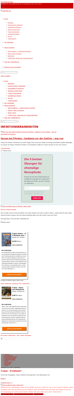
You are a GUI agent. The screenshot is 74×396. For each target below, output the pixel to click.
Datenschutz (7, 363)
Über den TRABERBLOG (12, 118)
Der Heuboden (9, 103)
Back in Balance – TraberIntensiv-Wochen (21, 108)
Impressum (7, 364)
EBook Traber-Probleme (16, 110)
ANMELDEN (37, 198)
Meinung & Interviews (15, 91)
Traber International (14, 93)
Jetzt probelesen (17, 245)
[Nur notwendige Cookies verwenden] (44, 394)
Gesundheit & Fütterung (16, 88)
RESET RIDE (12, 113)
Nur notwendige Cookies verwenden (23, 394)
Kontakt (6, 365)
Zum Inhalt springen (7, 2)
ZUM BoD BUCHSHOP (14, 274)
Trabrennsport (13, 100)
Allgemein (11, 83)
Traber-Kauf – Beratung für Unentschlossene (23, 115)
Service (10, 98)
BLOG (6, 81)
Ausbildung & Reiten (14, 96)
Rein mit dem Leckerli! (7, 394)
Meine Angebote (9, 105)
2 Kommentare (5, 148)
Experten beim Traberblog (16, 86)
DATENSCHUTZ (38, 394)
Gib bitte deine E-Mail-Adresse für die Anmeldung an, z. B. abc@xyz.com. (34, 193)
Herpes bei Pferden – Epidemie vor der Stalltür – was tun (32, 138)
